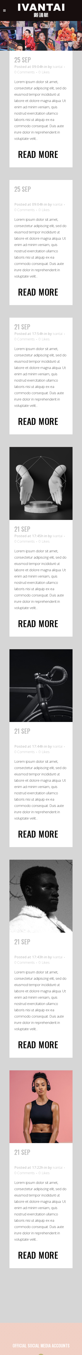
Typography (49, 59)
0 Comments (24, 72)
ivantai (57, 66)
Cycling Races (33, 735)
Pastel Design (32, 193)
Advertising (48, 529)
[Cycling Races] (41, 685)
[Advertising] (41, 483)
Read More (38, 154)
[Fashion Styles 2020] (41, 896)
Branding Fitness (36, 1156)
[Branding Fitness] (41, 1106)
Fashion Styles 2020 (33, 946)
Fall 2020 (45, 326)
